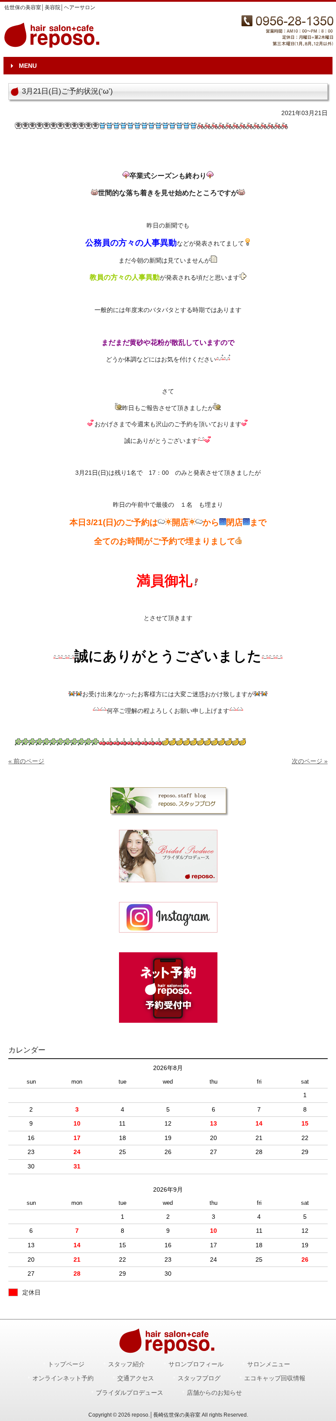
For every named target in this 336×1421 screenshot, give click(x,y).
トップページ (66, 1364)
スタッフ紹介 (126, 1364)
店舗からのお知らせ (214, 1392)
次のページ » (310, 761)
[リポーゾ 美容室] (168, 917)
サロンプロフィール (196, 1364)
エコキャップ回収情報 (274, 1378)
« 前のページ (26, 761)
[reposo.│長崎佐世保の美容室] (53, 44)
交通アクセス (135, 1378)
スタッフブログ (199, 1378)
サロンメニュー (268, 1364)
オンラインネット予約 (63, 1378)
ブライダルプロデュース (129, 1392)
